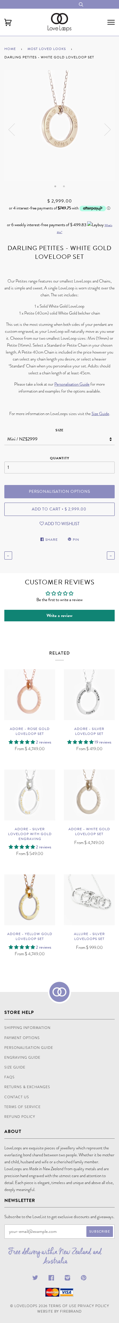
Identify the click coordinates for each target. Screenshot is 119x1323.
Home (10, 48)
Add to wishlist (61, 524)
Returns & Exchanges (27, 1087)
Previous (11, 129)
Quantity (59, 458)
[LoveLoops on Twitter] (35, 1278)
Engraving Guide (22, 1057)
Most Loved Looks (46, 48)
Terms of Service (22, 1107)
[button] (22, 742)
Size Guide (100, 413)
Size (59, 430)
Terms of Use (63, 1306)
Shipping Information (27, 1027)
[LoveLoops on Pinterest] (84, 1278)
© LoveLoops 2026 (29, 1306)
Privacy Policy (93, 1306)
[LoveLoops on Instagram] (67, 1278)
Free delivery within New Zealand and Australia (55, 1256)
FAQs (9, 1077)
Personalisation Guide (72, 384)
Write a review (59, 615)
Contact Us (16, 1097)
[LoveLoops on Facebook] (51, 1278)
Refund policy (19, 1116)
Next (107, 129)
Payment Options (22, 1037)
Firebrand (71, 1311)
